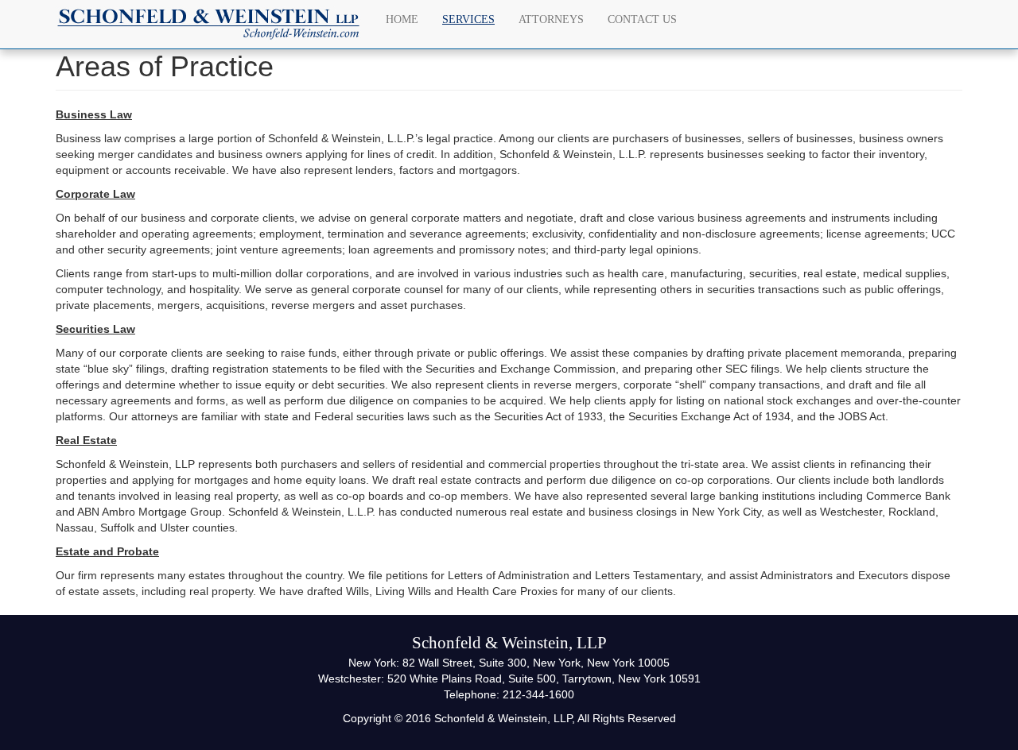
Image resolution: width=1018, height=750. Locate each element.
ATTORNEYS (551, 19)
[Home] (215, 24)
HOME (402, 19)
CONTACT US (642, 19)
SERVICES (468, 19)
